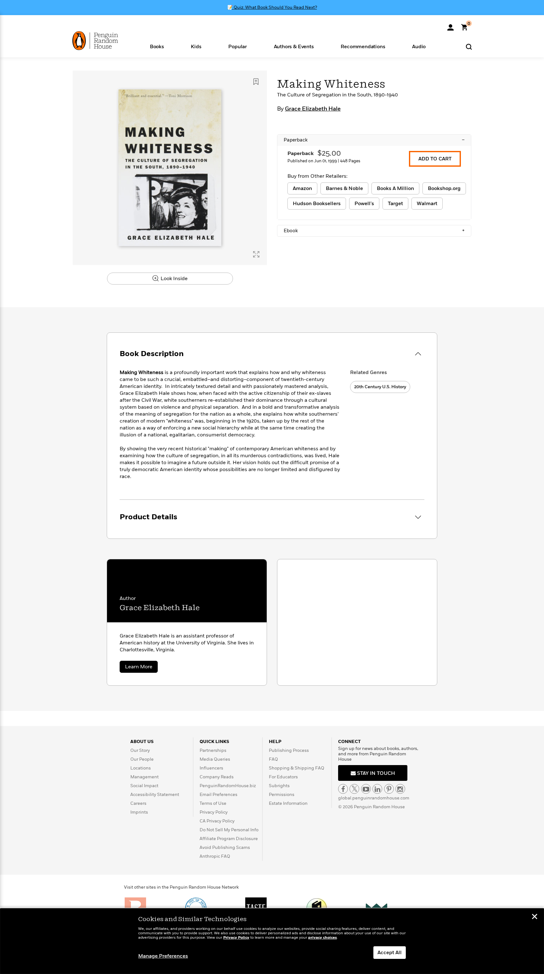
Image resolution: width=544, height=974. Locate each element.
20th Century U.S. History (380, 387)
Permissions (281, 795)
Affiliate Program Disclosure (229, 839)
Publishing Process (289, 750)
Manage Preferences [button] (163, 956)
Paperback (374, 139)
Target (395, 203)
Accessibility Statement (154, 795)
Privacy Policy (214, 812)
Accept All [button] (389, 952)
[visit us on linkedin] (377, 789)
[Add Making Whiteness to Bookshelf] (255, 81)
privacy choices (322, 937)
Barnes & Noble (344, 188)
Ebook (374, 230)
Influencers (211, 768)
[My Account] (450, 25)
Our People (142, 759)
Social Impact (144, 786)
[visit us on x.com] (354, 789)
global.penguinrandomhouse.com (373, 798)
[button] (157, 46)
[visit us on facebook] (343, 789)
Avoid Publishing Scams (225, 847)
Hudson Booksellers (317, 203)
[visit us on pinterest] (389, 789)
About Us (142, 742)
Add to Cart (434, 158)
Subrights (279, 786)
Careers (138, 803)
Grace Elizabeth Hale (313, 109)
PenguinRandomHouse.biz (228, 786)
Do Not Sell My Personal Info (229, 830)
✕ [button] (534, 917)
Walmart (427, 203)
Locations (140, 768)
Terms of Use (213, 803)
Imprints (139, 812)
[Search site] (469, 46)
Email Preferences (218, 795)
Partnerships (213, 750)
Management (144, 777)
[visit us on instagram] (400, 789)
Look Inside (173, 278)
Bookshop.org (444, 188)
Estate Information (288, 803)
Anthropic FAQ (215, 856)
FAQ (273, 759)
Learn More (141, 668)
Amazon (302, 188)
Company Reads (217, 777)
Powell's (364, 203)
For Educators (283, 777)
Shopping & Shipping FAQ (296, 768)
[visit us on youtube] (366, 789)
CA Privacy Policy (217, 821)
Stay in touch (375, 773)
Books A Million (395, 188)
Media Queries (215, 759)
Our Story (140, 750)
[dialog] (272, 941)
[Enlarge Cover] (256, 254)
